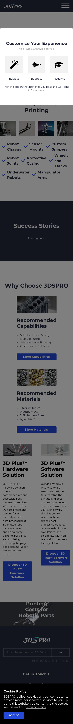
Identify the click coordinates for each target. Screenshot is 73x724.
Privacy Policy (36, 707)
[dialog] (36, 362)
